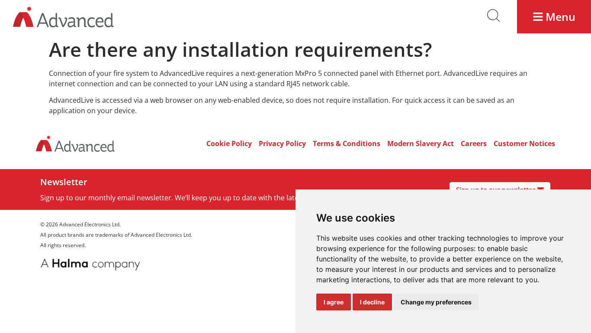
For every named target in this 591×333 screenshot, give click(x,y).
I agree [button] (334, 302)
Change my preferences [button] (436, 302)
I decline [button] (372, 302)
